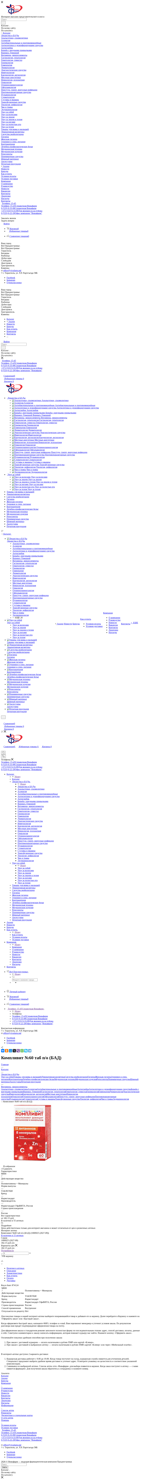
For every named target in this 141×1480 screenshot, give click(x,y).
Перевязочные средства (119, 1079)
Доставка (11, 1280)
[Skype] (26, 1050)
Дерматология (116, 1091)
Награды (5, 1403)
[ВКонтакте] (2, 1050)
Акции (4, 1378)
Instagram (11, 280)
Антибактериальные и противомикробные (57, 1089)
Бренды (4, 1381)
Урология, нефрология (90, 1099)
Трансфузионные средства (67, 1099)
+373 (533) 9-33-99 (21, 211)
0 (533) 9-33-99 (18, 208)
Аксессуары (15, 1082)
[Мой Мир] (10, 1050)
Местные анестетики (57, 1094)
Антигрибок (83, 1089)
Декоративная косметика (53, 1077)
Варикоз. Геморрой (32, 1091)
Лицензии (6, 1400)
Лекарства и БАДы (27, 786)
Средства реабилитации (76, 1077)
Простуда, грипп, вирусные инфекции (77, 1096)
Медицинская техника (64, 1079)
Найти (4, 1467)
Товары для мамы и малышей (28, 1077)
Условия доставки (9, 1427)
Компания (17, 947)
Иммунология (15, 1094)
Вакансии (5, 1395)
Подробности (7, 1250)
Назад (17, 776)
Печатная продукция (31, 1082)
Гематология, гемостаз (76, 1091)
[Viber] (18, 1050)
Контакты (5, 1398)
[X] (14, 1050)
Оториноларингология (33, 1096)
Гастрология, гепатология (53, 1091)
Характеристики (14, 1273)
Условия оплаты (8, 1425)
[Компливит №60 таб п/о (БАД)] (32, 1164)
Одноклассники (14, 282)
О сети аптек (7, 1418)
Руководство (7, 1390)
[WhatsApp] (22, 1050)
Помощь (5, 1420)
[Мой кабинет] (2, 720)
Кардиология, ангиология (34, 1094)
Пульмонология (16, 1099)
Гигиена (91, 1077)
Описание (11, 1271)
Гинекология (93, 1091)
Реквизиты (6, 1413)
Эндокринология (121, 1099)
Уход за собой (24, 868)
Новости (5, 1393)
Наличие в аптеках (15, 1268)
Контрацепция (16, 1079)
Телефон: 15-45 (9, 203)
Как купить (17, 935)
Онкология (17, 1096)
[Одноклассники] (6, 1050)
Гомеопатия (104, 1091)
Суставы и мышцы (46, 1099)
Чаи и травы (107, 1099)
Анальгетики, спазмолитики (14, 1089)
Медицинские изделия (86, 1079)
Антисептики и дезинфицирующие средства (110, 1089)
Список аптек (7, 1410)
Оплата (10, 1278)
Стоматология (30, 1099)
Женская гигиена (103, 1077)
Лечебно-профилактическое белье (38, 1079)
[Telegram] (29, 1050)
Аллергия (32, 1089)
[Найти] (3, 22)
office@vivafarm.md (12, 270)
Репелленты (102, 1079)
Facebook (11, 277)
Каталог (16, 779)
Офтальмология (51, 1096)
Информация (7, 1405)
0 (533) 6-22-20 (21, 213)
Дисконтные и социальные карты (17, 1415)
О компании (7, 1388)
